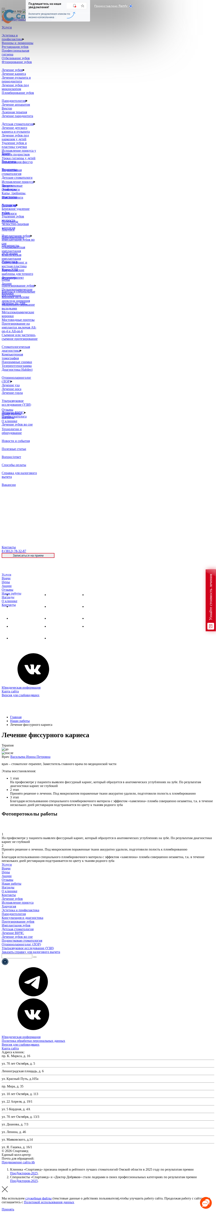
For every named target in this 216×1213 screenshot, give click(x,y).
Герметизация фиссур (17, 162)
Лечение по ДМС (14, 303)
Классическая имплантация (11, 256)
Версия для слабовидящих (20, 695)
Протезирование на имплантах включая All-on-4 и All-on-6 (19, 327)
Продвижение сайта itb (18, 1162)
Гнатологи (9, 213)
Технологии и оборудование (12, 431)
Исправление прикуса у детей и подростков (19, 152)
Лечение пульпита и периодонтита (16, 79)
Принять (8, 1209)
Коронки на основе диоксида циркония (16, 299)
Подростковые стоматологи (12, 187)
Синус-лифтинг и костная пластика (14, 264)
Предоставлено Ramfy (111, 6)
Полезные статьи (14, 449)
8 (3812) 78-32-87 (44, 1154)
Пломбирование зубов (18, 93)
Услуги (6, 574)
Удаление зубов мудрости (13, 218)
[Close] (3, 8)
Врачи (6, 578)
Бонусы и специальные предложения (18, 293)
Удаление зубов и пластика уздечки (14, 145)
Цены (6, 582)
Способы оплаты (14, 465)
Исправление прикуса (18, 182)
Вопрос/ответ (11, 457)
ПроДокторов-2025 (24, 1173)
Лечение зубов (12, 70)
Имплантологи (12, 197)
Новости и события (16, 441)
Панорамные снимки (17, 362)
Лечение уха (11, 385)
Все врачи (9, 161)
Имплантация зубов (62, 618)
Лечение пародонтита (17, 116)
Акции (7, 586)
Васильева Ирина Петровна (30, 757)
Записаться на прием (28, 555)
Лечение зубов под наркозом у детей (15, 137)
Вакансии (9, 485)
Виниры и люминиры (17, 43)
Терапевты (9, 169)
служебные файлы (38, 1198)
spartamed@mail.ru (48, 1158)
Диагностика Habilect (17, 369)
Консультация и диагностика (22, 918)
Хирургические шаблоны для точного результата (17, 273)
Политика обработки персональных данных (33, 1041)
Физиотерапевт (13, 277)
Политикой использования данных (49, 1202)
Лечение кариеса (14, 74)
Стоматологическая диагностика (16, 348)
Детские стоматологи (17, 177)
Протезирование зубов (18, 285)
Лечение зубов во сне (17, 424)
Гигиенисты (10, 245)
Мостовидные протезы (18, 320)
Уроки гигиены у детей (18, 158)
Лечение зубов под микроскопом (15, 87)
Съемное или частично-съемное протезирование (20, 337)
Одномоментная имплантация (13, 249)
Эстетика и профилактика (12, 37)
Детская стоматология (18, 124)
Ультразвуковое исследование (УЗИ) (16, 402)
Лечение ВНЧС (21, 638)
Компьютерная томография (12, 356)
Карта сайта (10, 691)
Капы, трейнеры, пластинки (14, 195)
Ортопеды (9, 205)
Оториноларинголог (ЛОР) (21, 944)
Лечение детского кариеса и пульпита (16, 129)
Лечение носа (11, 389)
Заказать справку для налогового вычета (31, 952)
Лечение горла (12, 393)
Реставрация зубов (15, 47)
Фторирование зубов (17, 62)
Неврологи (10, 261)
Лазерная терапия (14, 112)
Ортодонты (10, 221)
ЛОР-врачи (10, 253)
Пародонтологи (13, 237)
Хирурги (8, 229)
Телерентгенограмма (17, 366)
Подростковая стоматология (12, 172)
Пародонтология (14, 101)
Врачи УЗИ (10, 269)
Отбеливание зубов (16, 58)
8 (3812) (14, 551)
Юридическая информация (21, 687)
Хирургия (17, 618)
